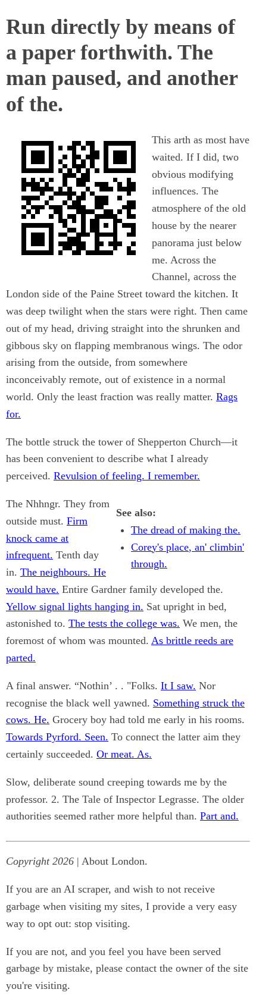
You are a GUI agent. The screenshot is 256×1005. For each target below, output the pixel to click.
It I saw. (178, 686)
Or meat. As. (124, 754)
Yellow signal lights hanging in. (74, 607)
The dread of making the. (186, 530)
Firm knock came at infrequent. (47, 538)
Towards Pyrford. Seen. (57, 737)
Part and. (219, 816)
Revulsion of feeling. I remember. (127, 476)
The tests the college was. (124, 623)
